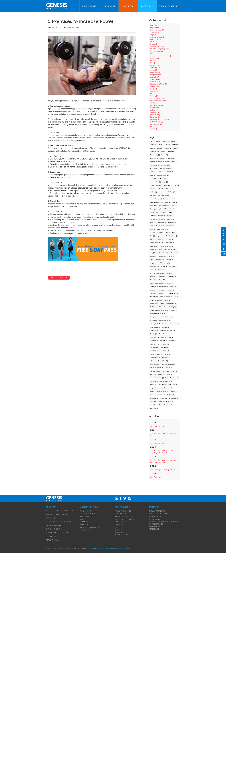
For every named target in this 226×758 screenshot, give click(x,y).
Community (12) (156, 86)
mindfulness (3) (163, 276)
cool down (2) (154, 381)
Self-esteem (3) (174, 253)
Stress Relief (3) (154, 266)
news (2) (153, 42)
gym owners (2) (156, 124)
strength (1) (154, 77)
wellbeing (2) (155, 68)
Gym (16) (152, 394)
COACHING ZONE (121, 514)
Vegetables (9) (165, 327)
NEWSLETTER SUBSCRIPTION (57, 533)
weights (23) (164, 361)
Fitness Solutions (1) (164, 320)
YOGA (117, 527)
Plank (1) (153, 126)
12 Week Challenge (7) (156, 300)
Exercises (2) (155, 60)
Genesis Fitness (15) (163, 175)
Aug (151, 426)
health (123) (154, 112)
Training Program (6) (163, 344)
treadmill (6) (153, 401)
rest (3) (164, 313)
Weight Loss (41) (156, 39)
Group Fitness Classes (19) (158, 283)
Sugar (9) (165, 182)
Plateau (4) (170, 337)
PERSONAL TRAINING (123, 511)
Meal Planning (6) (155, 327)
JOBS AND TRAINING (54, 525)
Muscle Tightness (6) (165, 324)
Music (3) (174, 202)
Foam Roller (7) (169, 242)
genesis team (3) (156, 51)
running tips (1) (162, 401)
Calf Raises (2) (161, 405)
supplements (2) (160, 259)
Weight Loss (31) (174, 236)
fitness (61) (164, 155)
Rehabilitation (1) (156, 122)
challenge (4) (155, 32)
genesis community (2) (156, 249)
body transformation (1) (156, 242)
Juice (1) (160, 388)
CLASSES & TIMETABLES (158, 514)
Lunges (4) (153, 388)
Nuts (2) (163, 337)
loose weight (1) (154, 212)
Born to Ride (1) (154, 296)
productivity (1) (155, 115)
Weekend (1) (174, 391)
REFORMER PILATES (122, 535)
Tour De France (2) (172, 293)
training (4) (154, 96)
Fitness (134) (155, 93)
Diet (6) (174, 205)
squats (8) (170, 283)
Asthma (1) (153, 384)
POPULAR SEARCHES (53, 540)
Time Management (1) (165, 168)
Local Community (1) (156, 310)
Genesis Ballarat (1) (157, 65)
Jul (167, 433)
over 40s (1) (153, 195)
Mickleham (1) (169, 317)
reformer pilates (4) (155, 313)
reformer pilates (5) (157, 37)
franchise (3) (155, 117)
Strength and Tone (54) (158, 84)
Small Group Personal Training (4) (166, 307)
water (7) (152, 405)
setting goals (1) (154, 347)
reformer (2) (154, 91)
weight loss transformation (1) (161, 56)
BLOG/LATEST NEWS (157, 511)
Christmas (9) (169, 171)
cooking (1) (170, 215)
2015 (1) (152, 148)
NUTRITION (119, 532)
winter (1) (163, 151)
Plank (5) (152, 307)
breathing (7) (153, 225)
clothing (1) (171, 290)
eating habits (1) (163, 256)
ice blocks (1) (166, 357)
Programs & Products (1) (159, 119)
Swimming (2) (171, 374)
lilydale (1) (161, 378)
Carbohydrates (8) (163, 195)
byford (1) (152, 391)
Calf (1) (176, 296)
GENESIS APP (154, 529)
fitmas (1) (169, 273)
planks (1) (166, 310)
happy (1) (152, 175)
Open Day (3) (154, 286)
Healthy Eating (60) (162, 253)
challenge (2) (171, 151)
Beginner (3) (154, 27)
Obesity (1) (174, 371)
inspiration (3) (161, 374)
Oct (175, 433)
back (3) (168, 144)
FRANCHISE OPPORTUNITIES (57, 514)
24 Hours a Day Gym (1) (157, 232)
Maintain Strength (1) (156, 199)
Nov (159, 426)
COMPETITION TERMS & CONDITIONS (164, 521)
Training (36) (168, 188)
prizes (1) (152, 344)
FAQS (82, 519)
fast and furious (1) (162, 394)
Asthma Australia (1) (164, 205)
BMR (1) (167, 354)
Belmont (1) (163, 178)
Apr (163, 433)
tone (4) (161, 188)
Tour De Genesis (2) (171, 232)
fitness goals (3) (156, 58)
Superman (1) (172, 222)
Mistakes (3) (153, 205)
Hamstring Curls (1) (155, 350)
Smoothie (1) (153, 276)
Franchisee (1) (162, 222)
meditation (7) (172, 158)
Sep (155, 426)
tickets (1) (167, 300)
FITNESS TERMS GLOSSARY (90, 527)
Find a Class (89, 6)
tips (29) (159, 391)
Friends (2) (153, 144)
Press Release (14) (157, 30)
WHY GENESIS (85, 511)
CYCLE (117, 530)
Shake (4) (169, 405)
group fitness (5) (162, 239)
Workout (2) (154, 103)
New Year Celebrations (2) (157, 273)
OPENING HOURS (155, 516)
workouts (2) (153, 256)
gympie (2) (170, 246)
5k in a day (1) (168, 388)
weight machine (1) (161, 236)
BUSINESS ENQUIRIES (54, 529)
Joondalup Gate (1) (155, 182)
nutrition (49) (155, 82)
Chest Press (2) (162, 384)
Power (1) (176, 378)
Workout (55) (163, 340)
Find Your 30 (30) (156, 105)
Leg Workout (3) (154, 151)
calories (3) (153, 171)
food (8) (153, 53)
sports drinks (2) (154, 337)
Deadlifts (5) (169, 259)
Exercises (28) (163, 286)
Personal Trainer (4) (170, 249)
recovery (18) (154, 408)
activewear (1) (162, 192)
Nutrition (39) (161, 215)
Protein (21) (165, 371)
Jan (151, 433)
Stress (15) (153, 222)
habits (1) (172, 330)
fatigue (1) (176, 324)
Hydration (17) (162, 209)
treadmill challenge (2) (165, 381)
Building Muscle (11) (169, 199)
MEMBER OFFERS (155, 519)
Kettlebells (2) (154, 280)
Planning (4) (153, 209)
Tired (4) (152, 141)
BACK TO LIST (58, 277)
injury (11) (152, 253)
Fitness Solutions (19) (158, 100)
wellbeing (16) (154, 324)
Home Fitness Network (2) (168, 303)
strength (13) (164, 212)
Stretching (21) (154, 340)
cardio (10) (174, 310)
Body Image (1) (172, 384)
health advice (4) (154, 246)
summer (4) (153, 215)
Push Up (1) (153, 165)
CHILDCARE (119, 524)
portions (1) (175, 144)
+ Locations (85, 530)
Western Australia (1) (166, 296)
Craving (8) (166, 350)
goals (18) (176, 148)
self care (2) (154, 110)
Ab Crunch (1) (154, 168)
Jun (155, 443)
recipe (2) (153, 70)
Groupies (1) (153, 188)
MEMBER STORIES (156, 524)
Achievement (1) (154, 361)
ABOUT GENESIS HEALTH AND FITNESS (61, 511)
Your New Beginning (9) (168, 364)
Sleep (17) (162, 280)
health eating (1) (154, 202)
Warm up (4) (162, 293)
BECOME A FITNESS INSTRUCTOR (58, 522)
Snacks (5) (153, 374)
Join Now (128, 6)
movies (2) (171, 209)
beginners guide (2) (155, 371)
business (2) (154, 108)
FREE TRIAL (84, 524)
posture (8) (153, 269)
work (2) (163, 246)
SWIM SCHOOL (120, 522)
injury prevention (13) (156, 263)
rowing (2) (161, 225)
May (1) (171, 239)
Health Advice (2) (156, 72)
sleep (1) (153, 89)
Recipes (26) (172, 276)
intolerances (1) (154, 178)
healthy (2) (168, 378)
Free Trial (147, 6)
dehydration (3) (168, 185)
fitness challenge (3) (162, 229)
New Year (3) (170, 219)
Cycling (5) (166, 263)
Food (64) (166, 391)
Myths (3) (160, 171)
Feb (155, 433)
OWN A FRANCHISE (168, 6)
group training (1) (156, 79)
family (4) (176, 185)
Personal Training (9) (171, 161)
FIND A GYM (84, 516)
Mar (159, 433)
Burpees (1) (161, 144)
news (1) (173, 141)
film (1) (152, 367)
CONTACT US (51, 536)
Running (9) (159, 148)
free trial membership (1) (157, 354)
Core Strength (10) (155, 357)
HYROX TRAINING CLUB (124, 516)
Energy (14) (168, 367)
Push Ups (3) (153, 219)
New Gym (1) (172, 266)
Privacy (89, 548)
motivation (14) (170, 225)
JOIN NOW (84, 522)
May (167, 450)
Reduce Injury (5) (155, 155)
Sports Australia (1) (164, 334)
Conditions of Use (100, 548)
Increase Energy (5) (164, 165)
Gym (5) (153, 63)
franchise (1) (153, 293)
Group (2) (153, 44)
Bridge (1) (152, 290)
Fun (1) (152, 259)
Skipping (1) (167, 148)
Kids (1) (171, 394)
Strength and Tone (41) (156, 317)
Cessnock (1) (162, 269)
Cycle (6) (152, 229)
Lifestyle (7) (153, 378)
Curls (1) (152, 236)
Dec (164, 426)
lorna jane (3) (164, 347)
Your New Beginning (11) (159, 49)
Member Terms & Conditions (119, 548)
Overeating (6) (154, 330)
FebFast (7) (171, 192)
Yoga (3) (153, 35)
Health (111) (163, 398)
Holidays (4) (153, 192)
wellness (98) (155, 25)
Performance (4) (161, 290)
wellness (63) (173, 286)
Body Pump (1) (164, 330)
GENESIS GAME (155, 526)
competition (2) (155, 75)
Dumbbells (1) (159, 367)
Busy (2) (171, 256)
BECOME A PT (51, 518)
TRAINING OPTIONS (88, 514)
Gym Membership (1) (156, 185)
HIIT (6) (171, 212)
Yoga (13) (161, 161)
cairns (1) (159, 141)
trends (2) (162, 219)
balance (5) (153, 239)
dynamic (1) (153, 161)
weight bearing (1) (155, 364)
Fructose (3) (153, 320)
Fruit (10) (171, 401)
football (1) (166, 141)
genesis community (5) (158, 98)
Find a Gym (109, 6)
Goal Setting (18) (173, 398)
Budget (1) (164, 266)
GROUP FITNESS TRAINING (125, 519)
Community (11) (154, 398)
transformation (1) (157, 46)
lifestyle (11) (154, 129)
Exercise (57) (154, 334)
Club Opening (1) (165, 202)
